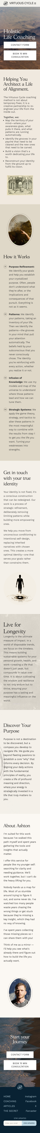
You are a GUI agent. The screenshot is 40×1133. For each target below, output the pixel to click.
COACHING (10, 1101)
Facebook (30, 1101)
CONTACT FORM (20, 45)
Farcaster (31, 1110)
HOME (7, 1096)
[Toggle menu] (35, 3)
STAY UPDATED (29, 1123)
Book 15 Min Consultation (20, 55)
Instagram (30, 1096)
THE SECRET (11, 1110)
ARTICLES (9, 1106)
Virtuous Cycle (21, 3)
